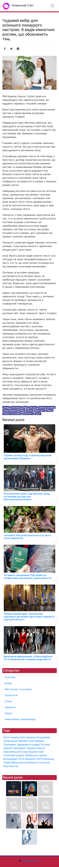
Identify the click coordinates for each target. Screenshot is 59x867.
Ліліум (22, 410)
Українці (31, 737)
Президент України (24, 748)
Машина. (30, 758)
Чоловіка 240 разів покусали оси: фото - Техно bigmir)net (28, 537)
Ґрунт (37, 413)
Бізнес (8, 683)
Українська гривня (36, 755)
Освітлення (16, 407)
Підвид (49, 410)
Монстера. (39, 410)
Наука (8, 713)
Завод (6, 407)
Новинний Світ (22, 5)
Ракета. (40, 748)
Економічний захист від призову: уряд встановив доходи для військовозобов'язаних (27, 496)
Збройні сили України (31, 740)
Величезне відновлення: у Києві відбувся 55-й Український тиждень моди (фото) (28, 658)
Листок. (32, 407)
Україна (15, 737)
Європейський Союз (15, 751)
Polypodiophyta (10, 410)
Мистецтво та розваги (18, 689)
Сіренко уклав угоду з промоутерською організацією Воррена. (28, 457)
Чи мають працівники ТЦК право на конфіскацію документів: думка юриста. (28, 576)
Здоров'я (10, 707)
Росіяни (45, 744)
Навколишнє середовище (20, 719)
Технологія (11, 695)
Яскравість (28, 413)
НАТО (39, 758)
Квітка (30, 410)
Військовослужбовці (24, 762)
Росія (6, 737)
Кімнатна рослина (46, 407)
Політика (10, 677)
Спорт (8, 701)
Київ (22, 737)
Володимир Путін (14, 758)
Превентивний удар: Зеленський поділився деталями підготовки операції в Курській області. (29, 616)
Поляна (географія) (12, 413)
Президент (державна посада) (21, 744)
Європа (7, 748)
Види (25, 407)
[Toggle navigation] (52, 6)
